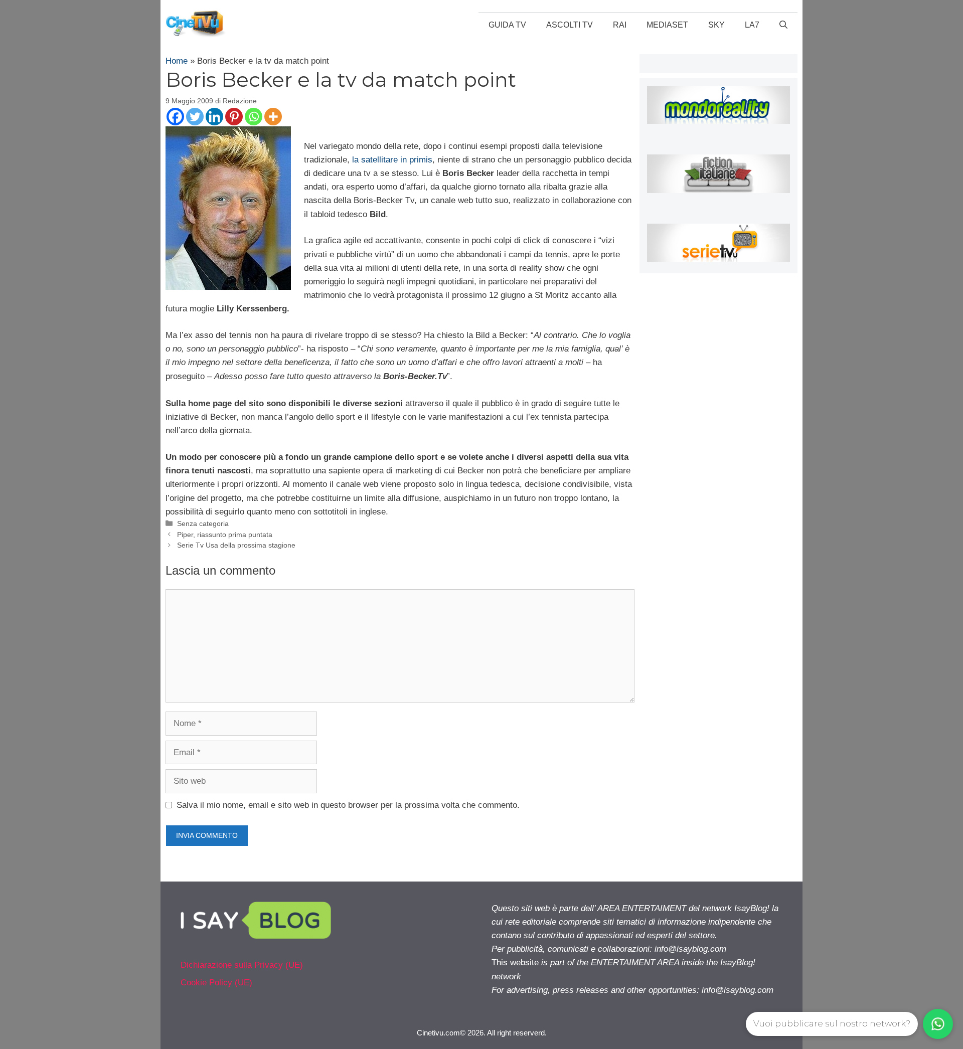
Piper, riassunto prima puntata (224, 535)
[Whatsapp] (253, 116)
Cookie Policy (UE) (216, 982)
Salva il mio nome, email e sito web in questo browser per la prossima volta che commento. (348, 805)
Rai (619, 25)
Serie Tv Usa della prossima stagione (236, 545)
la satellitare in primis (392, 159)
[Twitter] (195, 116)
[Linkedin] (214, 116)
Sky (716, 25)
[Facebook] (175, 116)
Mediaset (667, 25)
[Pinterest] (234, 116)
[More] (273, 116)
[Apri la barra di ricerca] (783, 25)
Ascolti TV (569, 25)
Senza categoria (203, 523)
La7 (752, 25)
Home (177, 61)
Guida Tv (507, 25)
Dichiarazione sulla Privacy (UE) (242, 965)
